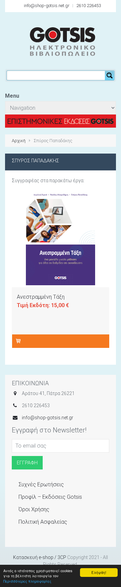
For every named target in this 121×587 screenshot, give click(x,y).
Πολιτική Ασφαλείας (42, 522)
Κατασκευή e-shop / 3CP (39, 557)
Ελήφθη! (98, 572)
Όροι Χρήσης (33, 509)
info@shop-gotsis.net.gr (47, 5)
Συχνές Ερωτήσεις (41, 484)
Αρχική (19, 140)
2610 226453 (88, 5)
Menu (12, 96)
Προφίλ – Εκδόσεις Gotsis (50, 497)
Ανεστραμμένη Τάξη (41, 297)
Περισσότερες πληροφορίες (27, 581)
